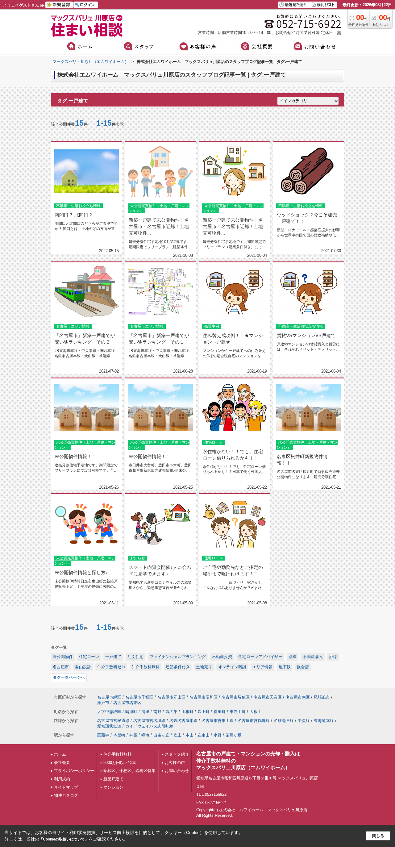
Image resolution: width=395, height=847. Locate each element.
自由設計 (83, 667)
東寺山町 (238, 711)
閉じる (378, 835)
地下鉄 (285, 667)
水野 (218, 735)
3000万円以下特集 (119, 762)
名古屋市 (61, 667)
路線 (293, 656)
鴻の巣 (171, 711)
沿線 (333, 656)
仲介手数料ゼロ (111, 667)
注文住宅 (135, 656)
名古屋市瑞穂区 (236, 697)
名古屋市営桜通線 (113, 720)
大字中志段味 (109, 711)
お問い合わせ (177, 770)
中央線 (304, 720)
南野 (157, 711)
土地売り (204, 667)
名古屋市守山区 (171, 697)
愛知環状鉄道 (109, 726)
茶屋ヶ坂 (234, 735)
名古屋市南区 (298, 697)
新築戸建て (113, 779)
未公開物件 (63, 656)
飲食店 (303, 667)
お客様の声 (175, 762)
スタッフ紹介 (177, 754)
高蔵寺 (103, 735)
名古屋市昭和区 (203, 697)
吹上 (177, 735)
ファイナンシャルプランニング (178, 656)
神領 (133, 735)
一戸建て (113, 656)
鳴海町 (131, 711)
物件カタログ (66, 795)
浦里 (145, 711)
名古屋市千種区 (139, 697)
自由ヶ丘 (161, 735)
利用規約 (62, 779)
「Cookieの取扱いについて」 (64, 839)
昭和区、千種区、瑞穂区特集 (129, 770)
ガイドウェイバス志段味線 (149, 726)
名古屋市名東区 (127, 702)
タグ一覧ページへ (69, 677)
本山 (189, 735)
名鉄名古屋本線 (183, 720)
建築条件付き (178, 667)
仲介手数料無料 (145, 667)
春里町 (220, 711)
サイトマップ (66, 787)
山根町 (187, 711)
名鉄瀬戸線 (284, 720)
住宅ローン (89, 656)
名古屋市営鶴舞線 (254, 720)
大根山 (256, 711)
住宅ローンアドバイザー (260, 656)
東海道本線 (324, 720)
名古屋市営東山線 (218, 720)
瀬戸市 (103, 702)
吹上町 (204, 711)
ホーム (60, 754)
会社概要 (62, 762)
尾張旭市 (322, 697)
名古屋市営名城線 (149, 720)
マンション (113, 787)
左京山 (204, 735)
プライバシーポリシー (74, 770)
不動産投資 (222, 656)
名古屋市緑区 (109, 697)
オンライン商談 (232, 667)
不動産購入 (313, 656)
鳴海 (145, 735)
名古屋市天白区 (268, 697)
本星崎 (119, 735)
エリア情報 (262, 667)
